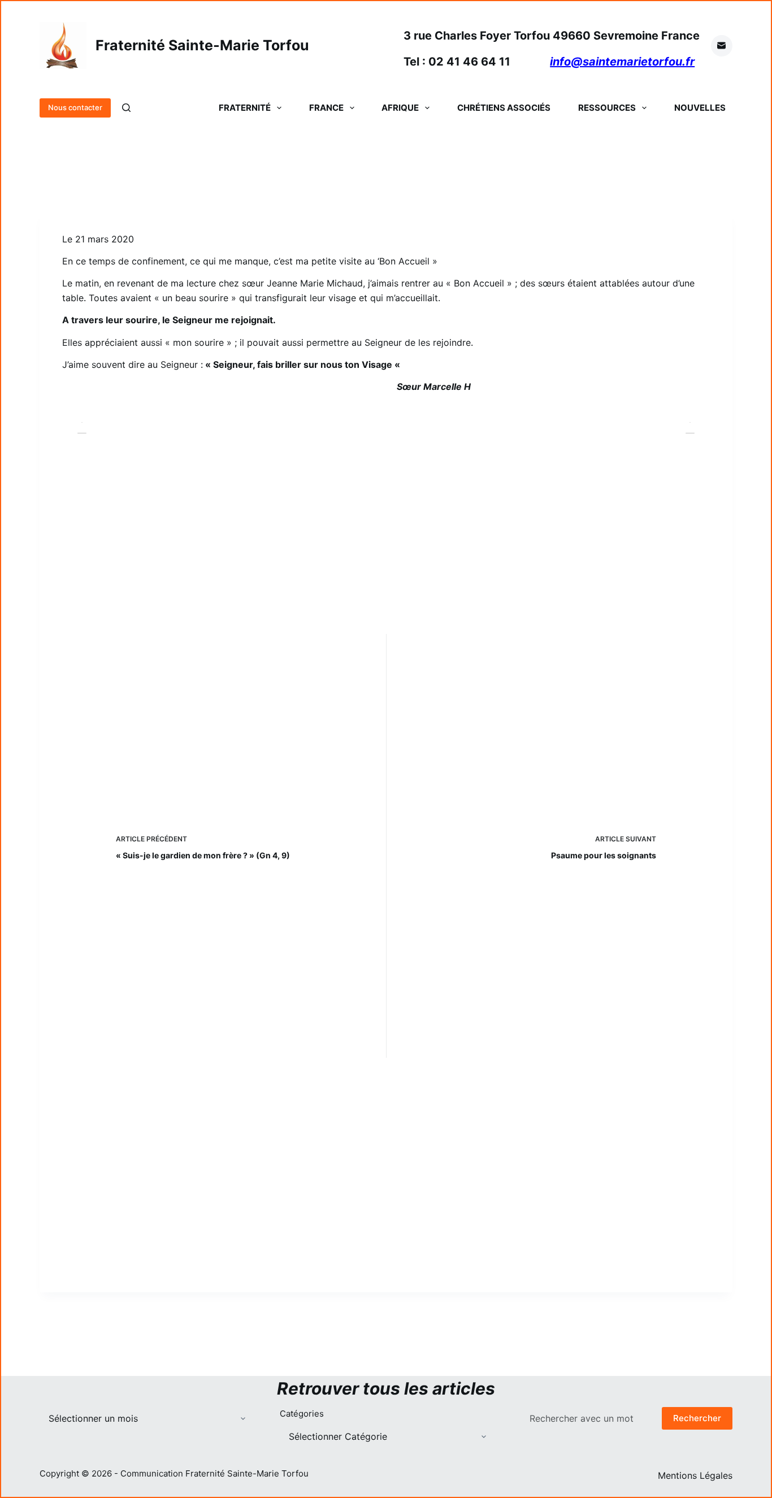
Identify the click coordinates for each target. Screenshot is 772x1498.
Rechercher (697, 1418)
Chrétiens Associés (503, 107)
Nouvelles (700, 107)
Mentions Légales (695, 1475)
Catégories (302, 1413)
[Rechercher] (126, 107)
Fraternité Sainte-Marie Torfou (202, 45)
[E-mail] (721, 46)
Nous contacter (75, 107)
